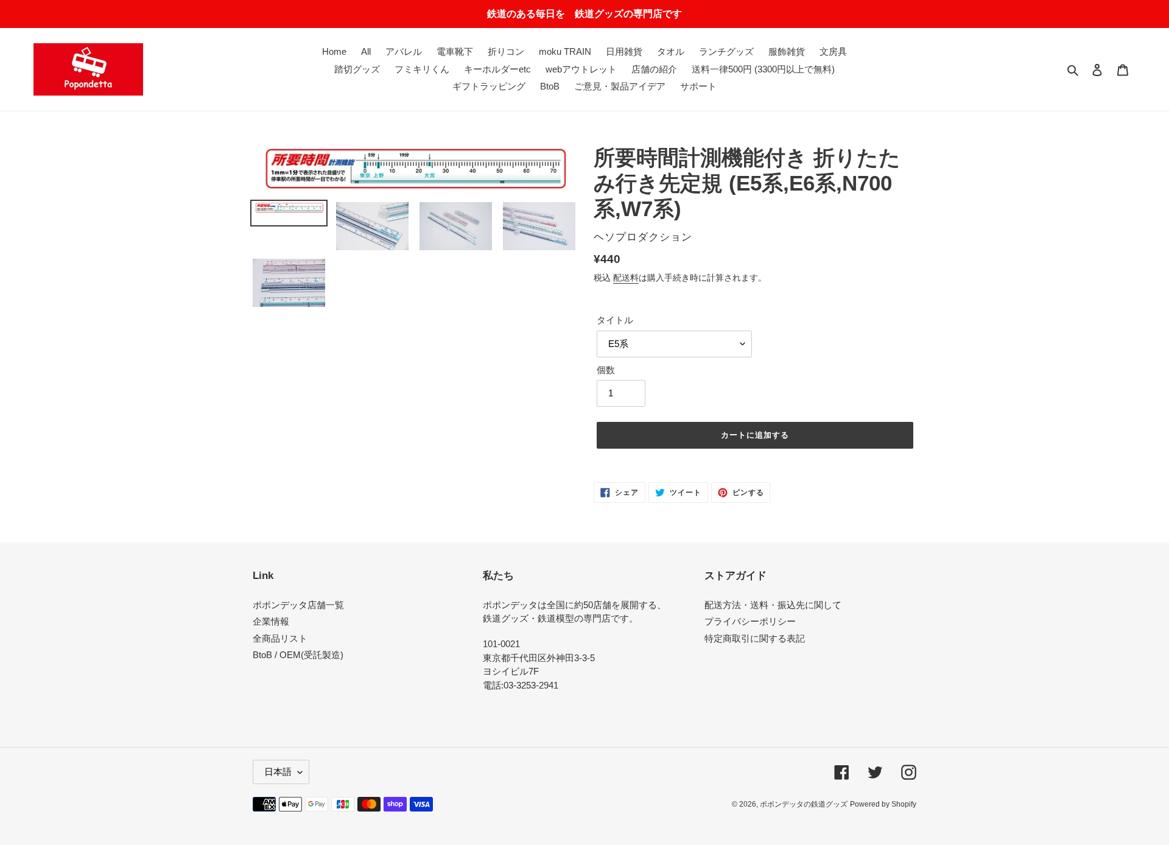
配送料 (626, 277)
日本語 (278, 771)
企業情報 (271, 621)
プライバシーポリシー (750, 621)
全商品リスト (280, 638)
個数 (606, 370)
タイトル (615, 320)
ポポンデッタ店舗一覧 (298, 605)
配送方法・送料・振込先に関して (772, 605)
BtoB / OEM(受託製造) (298, 655)
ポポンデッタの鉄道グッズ (804, 804)
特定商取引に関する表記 (754, 638)
